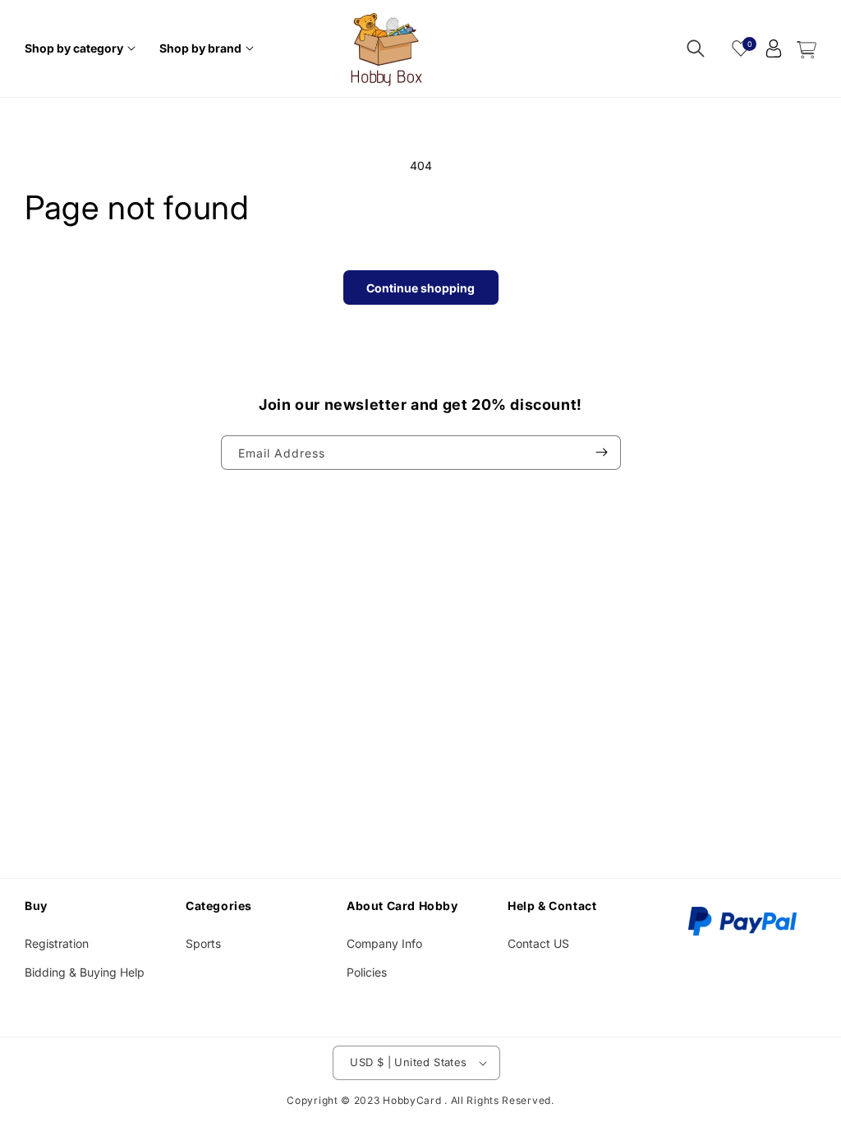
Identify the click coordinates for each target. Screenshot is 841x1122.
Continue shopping (420, 288)
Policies (367, 972)
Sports (203, 943)
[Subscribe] (602, 452)
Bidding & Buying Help (85, 972)
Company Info (384, 943)
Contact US (538, 943)
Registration (57, 943)
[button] (82, 48)
